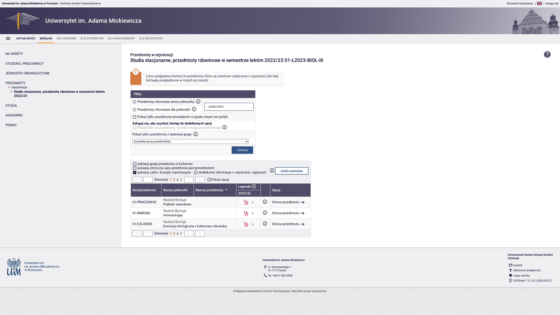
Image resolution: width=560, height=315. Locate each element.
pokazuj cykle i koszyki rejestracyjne (164, 172)
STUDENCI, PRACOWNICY (24, 64)
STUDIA (11, 106)
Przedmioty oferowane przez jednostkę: (166, 102)
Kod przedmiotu (144, 190)
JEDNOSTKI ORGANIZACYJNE (27, 73)
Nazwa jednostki (175, 190)
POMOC (11, 125)
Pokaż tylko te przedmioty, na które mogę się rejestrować (179, 128)
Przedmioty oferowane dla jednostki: (164, 110)
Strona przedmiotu (285, 202)
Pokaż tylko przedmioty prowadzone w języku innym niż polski (182, 117)
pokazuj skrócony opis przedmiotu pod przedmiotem (175, 168)
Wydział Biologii (174, 200)
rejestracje (19, 87)
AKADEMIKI (14, 115)
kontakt (517, 265)
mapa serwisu (521, 275)
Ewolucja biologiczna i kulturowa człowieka (195, 226)
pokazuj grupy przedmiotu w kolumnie (165, 164)
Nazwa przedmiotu (210, 190)
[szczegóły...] (253, 202)
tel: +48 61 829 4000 (280, 275)
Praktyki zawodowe (177, 204)
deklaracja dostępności (527, 270)
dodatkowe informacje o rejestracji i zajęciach (232, 172)
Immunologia (172, 215)
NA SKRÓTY (14, 54)
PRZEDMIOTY (15, 83)
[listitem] (26, 38)
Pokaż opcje (220, 180)
